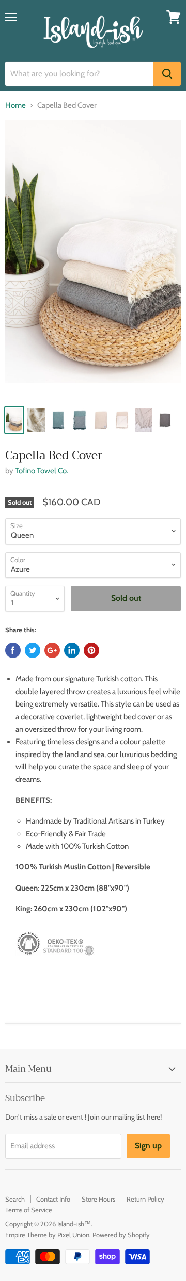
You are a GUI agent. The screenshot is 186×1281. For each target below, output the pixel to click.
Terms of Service (28, 1210)
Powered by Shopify (121, 1234)
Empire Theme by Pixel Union (47, 1234)
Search (15, 1199)
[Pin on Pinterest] (91, 650)
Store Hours (98, 1199)
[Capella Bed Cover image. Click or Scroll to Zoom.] (93, 259)
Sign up (148, 1146)
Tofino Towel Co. (41, 470)
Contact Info (53, 1199)
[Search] (167, 74)
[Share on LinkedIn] (72, 650)
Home (15, 105)
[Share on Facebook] (13, 650)
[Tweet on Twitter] (32, 650)
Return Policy (145, 1199)
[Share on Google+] (52, 650)
